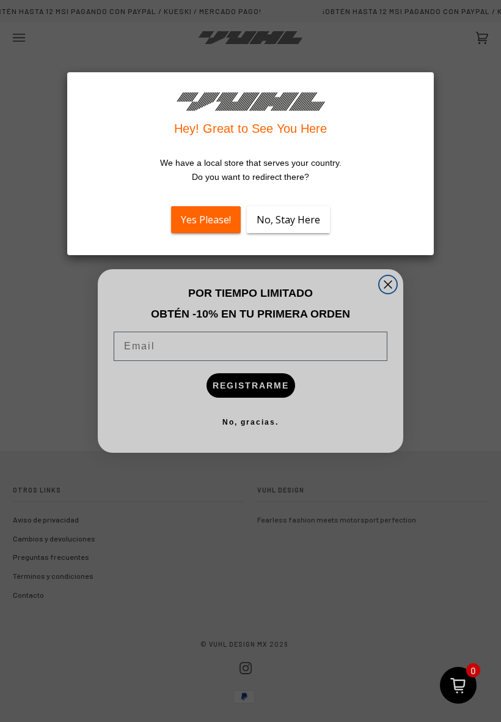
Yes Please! (206, 219)
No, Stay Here (288, 219)
